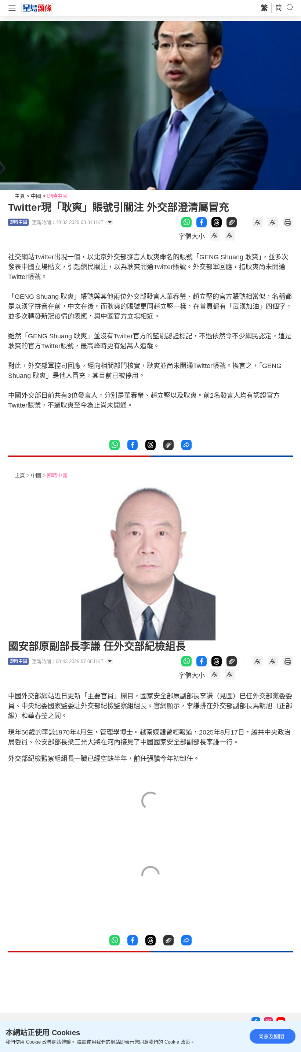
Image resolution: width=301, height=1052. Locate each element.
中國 (36, 196)
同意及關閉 (271, 1036)
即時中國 (57, 196)
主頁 (20, 196)
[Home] (37, 7)
